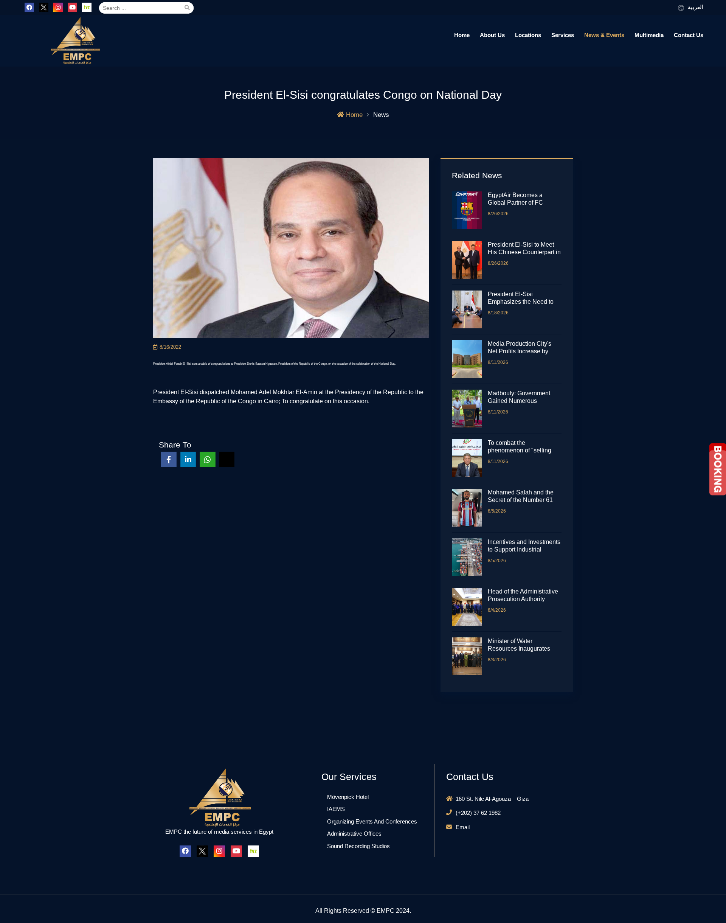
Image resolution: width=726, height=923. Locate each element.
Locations (528, 35)
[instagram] (58, 7)
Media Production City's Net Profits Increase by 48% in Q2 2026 (519, 347)
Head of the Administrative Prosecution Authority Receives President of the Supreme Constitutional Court (523, 595)
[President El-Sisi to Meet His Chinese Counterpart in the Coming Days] (470, 260)
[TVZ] (87, 7)
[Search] (187, 8)
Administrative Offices (354, 833)
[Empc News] (75, 40)
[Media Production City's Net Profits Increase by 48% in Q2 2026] (470, 359)
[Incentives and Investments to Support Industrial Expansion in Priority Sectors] (470, 557)
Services (562, 35)
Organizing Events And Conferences (372, 821)
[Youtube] (72, 7)
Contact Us (688, 35)
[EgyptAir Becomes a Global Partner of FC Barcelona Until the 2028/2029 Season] (470, 210)
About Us (492, 35)
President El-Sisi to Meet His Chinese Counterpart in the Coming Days (524, 248)
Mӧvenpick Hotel (348, 797)
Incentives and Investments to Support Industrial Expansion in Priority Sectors (524, 546)
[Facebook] (29, 7)
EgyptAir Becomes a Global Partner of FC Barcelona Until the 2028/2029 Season (515, 199)
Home (462, 35)
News (381, 114)
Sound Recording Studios (358, 846)
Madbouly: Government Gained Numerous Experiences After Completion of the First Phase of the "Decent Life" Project (523, 397)
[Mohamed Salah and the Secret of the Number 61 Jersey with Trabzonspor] (470, 508)
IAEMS (336, 809)
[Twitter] (43, 7)
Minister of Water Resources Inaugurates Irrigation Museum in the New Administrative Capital (524, 645)
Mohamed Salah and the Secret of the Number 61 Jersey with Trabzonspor (521, 496)
